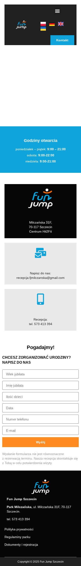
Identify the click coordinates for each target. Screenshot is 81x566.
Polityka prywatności (18, 529)
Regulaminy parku (17, 537)
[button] (57, 11)
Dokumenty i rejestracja (21, 544)
